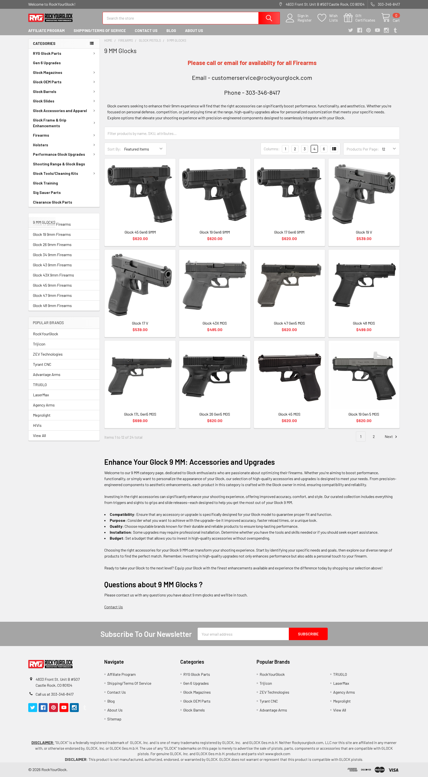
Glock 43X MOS (215, 323)
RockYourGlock (45, 333)
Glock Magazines (47, 72)
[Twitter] (350, 30)
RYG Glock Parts (47, 53)
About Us (194, 30)
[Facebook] (359, 30)
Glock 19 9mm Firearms (52, 234)
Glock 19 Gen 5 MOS (363, 414)
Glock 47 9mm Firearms (52, 295)
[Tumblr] (395, 30)
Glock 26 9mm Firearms (52, 244)
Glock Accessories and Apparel (60, 110)
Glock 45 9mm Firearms (52, 285)
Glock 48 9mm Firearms (52, 305)
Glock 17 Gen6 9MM (289, 232)
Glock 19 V (364, 232)
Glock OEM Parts (47, 82)
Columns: (272, 148)
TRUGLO (40, 384)
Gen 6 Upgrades (47, 63)
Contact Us (146, 30)
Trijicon (39, 344)
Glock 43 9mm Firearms (52, 264)
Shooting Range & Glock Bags (59, 164)
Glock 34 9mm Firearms (52, 254)
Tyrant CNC (42, 364)
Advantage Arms (46, 374)
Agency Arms (44, 405)
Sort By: (114, 149)
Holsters (40, 145)
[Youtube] (377, 30)
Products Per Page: (363, 149)
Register (304, 20)
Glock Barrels (44, 91)
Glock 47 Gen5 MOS (289, 323)
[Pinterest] (368, 30)
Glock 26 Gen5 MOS (214, 414)
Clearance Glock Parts (52, 202)
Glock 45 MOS (289, 414)
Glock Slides (43, 101)
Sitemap (114, 718)
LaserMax (41, 394)
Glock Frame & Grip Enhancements (49, 123)
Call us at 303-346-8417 (55, 694)
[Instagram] (386, 30)
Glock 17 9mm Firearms (52, 224)
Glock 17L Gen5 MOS (140, 414)
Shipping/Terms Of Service (100, 30)
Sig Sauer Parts (47, 192)
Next (389, 436)
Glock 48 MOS (364, 323)
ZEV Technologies (48, 354)
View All (39, 435)
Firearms (41, 135)
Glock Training (45, 183)
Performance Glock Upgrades (59, 154)
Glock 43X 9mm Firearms (53, 275)
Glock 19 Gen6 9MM (215, 232)
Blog (171, 30)
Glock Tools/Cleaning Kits (55, 173)
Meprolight (42, 415)
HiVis (37, 425)
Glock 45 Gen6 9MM (140, 232)
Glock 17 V (140, 323)
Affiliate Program (46, 30)
